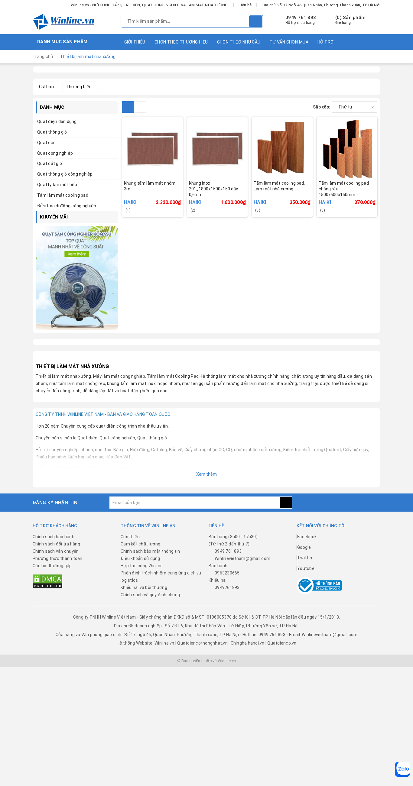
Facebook (307, 536)
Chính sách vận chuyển (56, 551)
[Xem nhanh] (182, 194)
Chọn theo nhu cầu (239, 42)
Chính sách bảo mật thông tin (150, 551)
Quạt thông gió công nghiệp (65, 174)
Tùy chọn (290, 197)
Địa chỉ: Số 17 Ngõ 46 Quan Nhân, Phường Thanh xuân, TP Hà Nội (321, 5)
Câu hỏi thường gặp (52, 565)
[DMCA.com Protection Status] (48, 581)
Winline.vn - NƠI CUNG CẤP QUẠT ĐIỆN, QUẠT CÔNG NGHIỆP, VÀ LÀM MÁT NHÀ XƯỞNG (149, 5)
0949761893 (227, 587)
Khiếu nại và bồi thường (144, 587)
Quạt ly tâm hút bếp (57, 184)
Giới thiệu (134, 42)
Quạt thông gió (52, 132)
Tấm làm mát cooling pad (62, 195)
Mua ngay (160, 197)
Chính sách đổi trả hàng (56, 544)
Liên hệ (245, 5)
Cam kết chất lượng (141, 544)
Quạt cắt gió (49, 163)
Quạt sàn (46, 142)
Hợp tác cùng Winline (142, 565)
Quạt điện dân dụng (57, 121)
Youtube (305, 568)
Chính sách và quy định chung (150, 594)
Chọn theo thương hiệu (181, 42)
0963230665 (227, 573)
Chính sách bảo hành (53, 536)
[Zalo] (402, 769)
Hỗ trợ (325, 42)
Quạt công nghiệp (55, 153)
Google (304, 547)
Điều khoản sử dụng (140, 558)
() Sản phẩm (350, 20)
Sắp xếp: (321, 107)
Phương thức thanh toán (58, 558)
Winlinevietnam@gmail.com (242, 558)
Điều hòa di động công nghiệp (66, 205)
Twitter (305, 557)
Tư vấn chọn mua (289, 42)
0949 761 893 (300, 17)
